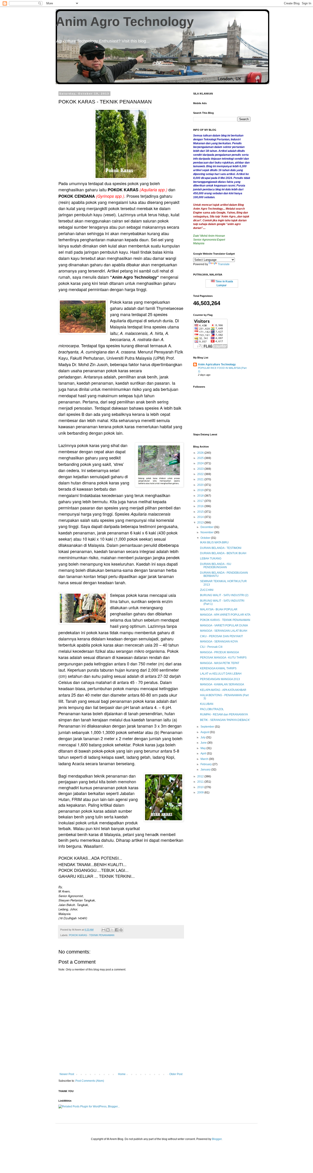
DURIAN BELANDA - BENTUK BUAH (223, 553)
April (203, 753)
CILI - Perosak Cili (211, 646)
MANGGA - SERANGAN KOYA (219, 641)
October (205, 537)
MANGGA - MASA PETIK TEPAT (219, 663)
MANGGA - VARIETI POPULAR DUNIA (224, 625)
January (205, 769)
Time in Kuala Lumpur (224, 283)
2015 (200, 511)
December (207, 527)
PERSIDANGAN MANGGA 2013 (220, 679)
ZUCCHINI (206, 590)
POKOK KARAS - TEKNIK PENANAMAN (91, 935)
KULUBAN (206, 704)
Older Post (175, 1074)
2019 (200, 490)
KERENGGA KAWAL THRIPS (218, 668)
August (205, 732)
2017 (200, 501)
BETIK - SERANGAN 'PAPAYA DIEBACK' (225, 720)
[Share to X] (112, 930)
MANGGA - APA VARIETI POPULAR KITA (225, 614)
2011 (200, 781)
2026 (200, 452)
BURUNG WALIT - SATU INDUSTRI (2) (224, 595)
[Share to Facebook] (116, 930)
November (207, 532)
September (207, 726)
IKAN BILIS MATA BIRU (214, 542)
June (203, 742)
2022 (200, 474)
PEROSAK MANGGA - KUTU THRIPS (223, 657)
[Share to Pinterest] (121, 930)
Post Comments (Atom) (89, 1080)
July (203, 737)
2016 (200, 506)
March (204, 759)
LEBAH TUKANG (210, 558)
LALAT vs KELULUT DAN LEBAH (221, 673)
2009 (200, 792)
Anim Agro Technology (125, 21)
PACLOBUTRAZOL (212, 709)
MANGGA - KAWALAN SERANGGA (222, 684)
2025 (200, 458)
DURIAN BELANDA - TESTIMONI (220, 548)
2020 (200, 484)
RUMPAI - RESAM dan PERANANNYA (224, 714)
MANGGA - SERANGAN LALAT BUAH (223, 630)
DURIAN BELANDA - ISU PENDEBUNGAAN (215, 565)
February (206, 764)
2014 (200, 517)
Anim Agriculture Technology (217, 364)
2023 (200, 468)
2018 (200, 495)
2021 (200, 479)
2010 (200, 787)
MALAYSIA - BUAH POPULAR (218, 609)
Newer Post (67, 1074)
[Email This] (103, 930)
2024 (200, 463)
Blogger (217, 1139)
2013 (200, 522)
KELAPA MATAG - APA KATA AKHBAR (223, 690)
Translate (224, 264)
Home (122, 1074)
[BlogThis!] (108, 930)
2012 (200, 776)
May (203, 748)
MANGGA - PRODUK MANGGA (219, 652)
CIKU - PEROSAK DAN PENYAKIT (221, 636)
